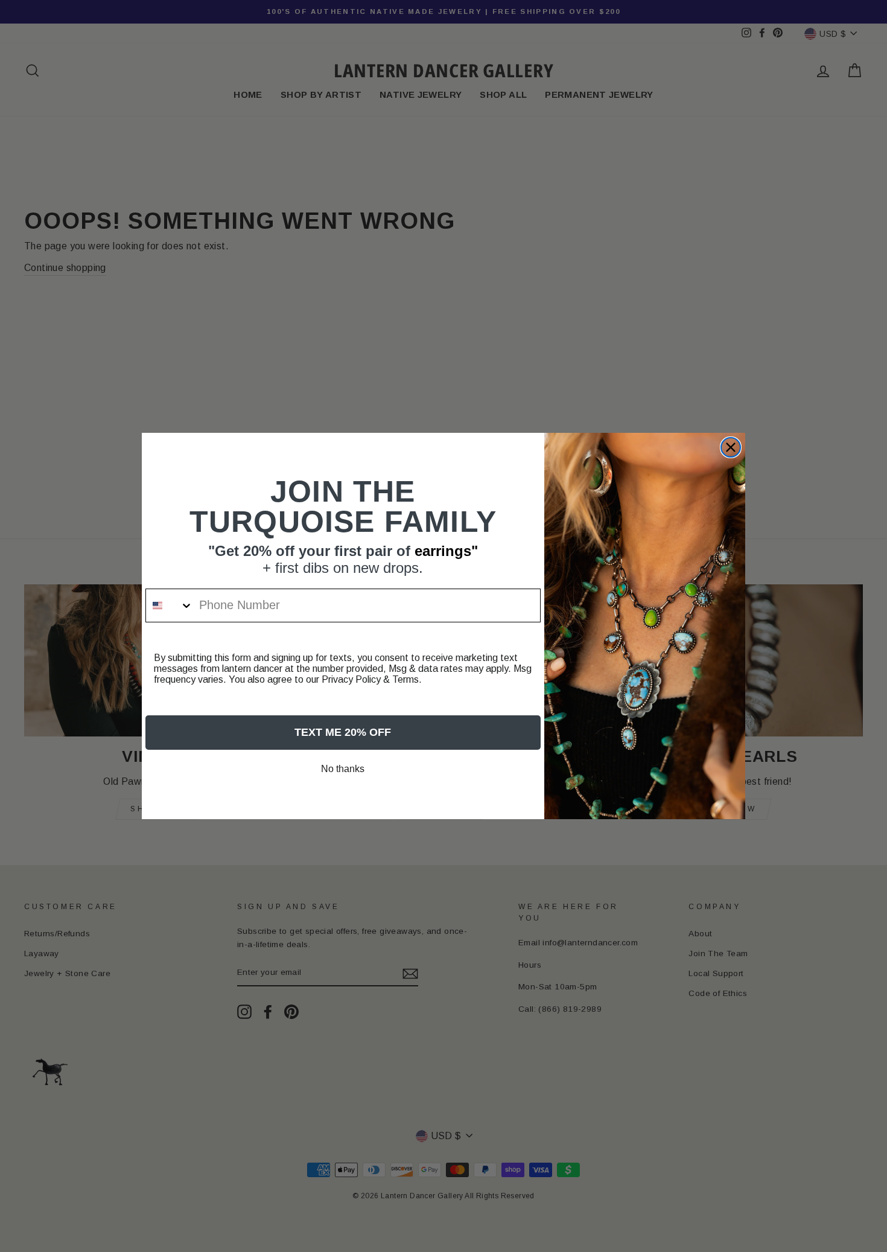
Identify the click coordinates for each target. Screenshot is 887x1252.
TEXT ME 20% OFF (342, 732)
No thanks (342, 769)
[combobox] (169, 605)
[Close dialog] (730, 447)
